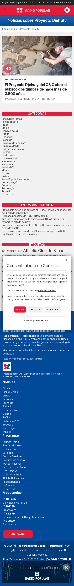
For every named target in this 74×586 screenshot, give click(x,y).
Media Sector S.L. (42, 320)
